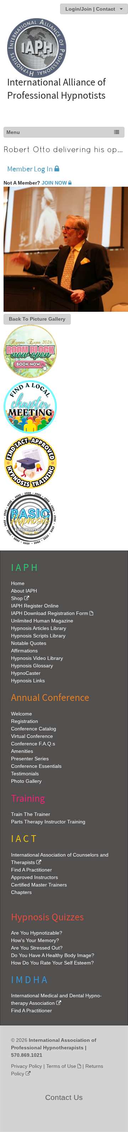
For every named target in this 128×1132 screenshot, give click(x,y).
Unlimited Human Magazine (42, 621)
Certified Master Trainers (39, 885)
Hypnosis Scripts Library (38, 636)
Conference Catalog (33, 729)
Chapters (21, 892)
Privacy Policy (26, 1066)
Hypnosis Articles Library (38, 628)
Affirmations (24, 650)
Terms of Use (61, 1066)
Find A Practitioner (31, 870)
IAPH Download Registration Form (49, 613)
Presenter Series (30, 758)
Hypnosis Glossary (32, 665)
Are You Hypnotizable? (36, 933)
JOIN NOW (54, 183)
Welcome (21, 714)
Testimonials (25, 773)
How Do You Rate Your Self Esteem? (52, 963)
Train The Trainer (30, 814)
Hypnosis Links (28, 680)
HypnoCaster (26, 673)
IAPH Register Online (35, 606)
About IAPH (24, 591)
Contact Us (64, 1097)
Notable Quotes (28, 643)
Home (18, 583)
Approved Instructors (34, 877)
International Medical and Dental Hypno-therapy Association (56, 999)
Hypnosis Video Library (37, 658)
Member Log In (30, 169)
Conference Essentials (36, 766)
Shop (17, 598)
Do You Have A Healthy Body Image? (52, 955)
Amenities (22, 751)
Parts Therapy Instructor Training (48, 822)
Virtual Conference (32, 736)
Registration (24, 721)
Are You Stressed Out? (37, 948)
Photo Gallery (26, 781)
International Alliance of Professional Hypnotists (56, 89)
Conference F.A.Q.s (33, 743)
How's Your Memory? (35, 940)
